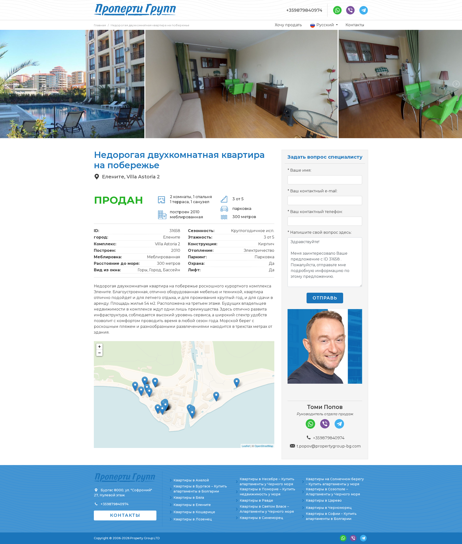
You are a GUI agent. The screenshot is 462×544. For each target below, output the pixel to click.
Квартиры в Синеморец (261, 518)
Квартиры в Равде (256, 500)
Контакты (355, 25)
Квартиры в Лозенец (192, 519)
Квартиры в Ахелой (191, 480)
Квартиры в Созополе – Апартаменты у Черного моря (333, 491)
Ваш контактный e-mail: (313, 191)
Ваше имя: (300, 170)
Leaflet (246, 446)
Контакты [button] (125, 515)
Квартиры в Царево (324, 500)
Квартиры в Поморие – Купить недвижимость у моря (267, 491)
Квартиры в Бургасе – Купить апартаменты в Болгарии (200, 488)
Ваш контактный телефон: (316, 211)
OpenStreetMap (264, 446)
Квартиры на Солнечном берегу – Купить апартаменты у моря (335, 481)
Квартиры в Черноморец (329, 507)
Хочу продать (288, 25)
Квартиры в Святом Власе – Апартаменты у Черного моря (267, 509)
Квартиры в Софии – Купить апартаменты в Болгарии (331, 516)
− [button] (99, 352)
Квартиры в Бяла (188, 497)
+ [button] (99, 346)
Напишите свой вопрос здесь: (321, 232)
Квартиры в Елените (192, 505)
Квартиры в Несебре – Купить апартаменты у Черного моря (267, 481)
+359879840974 (304, 10)
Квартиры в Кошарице (194, 512)
